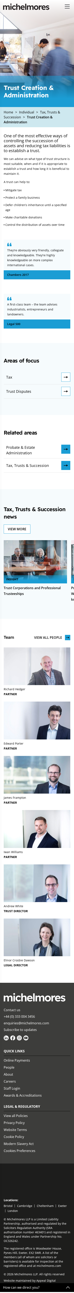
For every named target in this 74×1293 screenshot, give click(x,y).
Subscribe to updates (20, 1029)
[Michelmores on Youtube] (25, 1037)
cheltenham (45, 1206)
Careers (10, 1081)
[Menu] (67, 6)
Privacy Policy (14, 1122)
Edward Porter (13, 743)
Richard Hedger (14, 689)
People (9, 1067)
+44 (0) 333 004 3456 (19, 1016)
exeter (62, 1206)
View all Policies (16, 1115)
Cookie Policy (14, 1136)
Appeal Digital (46, 1281)
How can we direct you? (21, 1288)
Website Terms (15, 1129)
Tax (9, 377)
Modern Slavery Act (19, 1143)
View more (17, 529)
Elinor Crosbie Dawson (19, 960)
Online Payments (17, 1060)
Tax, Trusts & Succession (27, 465)
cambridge (24, 1206)
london (13, 1211)
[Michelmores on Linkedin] (6, 1037)
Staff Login (12, 1088)
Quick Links (14, 1051)
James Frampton (15, 798)
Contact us (12, 1010)
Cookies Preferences (19, 1150)
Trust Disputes (18, 391)
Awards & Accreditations (23, 1095)
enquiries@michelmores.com (26, 1023)
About (8, 1074)
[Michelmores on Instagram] (19, 1037)
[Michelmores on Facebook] (12, 1037)
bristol (8, 1206)
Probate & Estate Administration (20, 450)
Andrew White (13, 906)
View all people (48, 637)
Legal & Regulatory (22, 1106)
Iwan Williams (13, 852)
